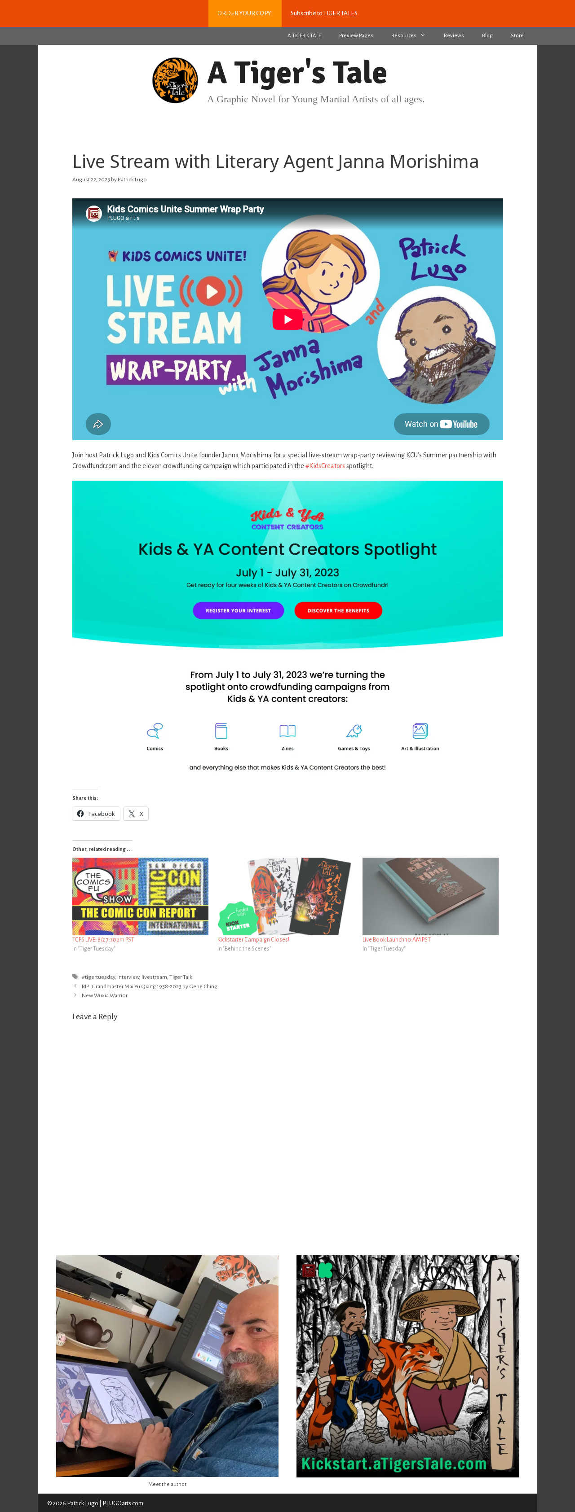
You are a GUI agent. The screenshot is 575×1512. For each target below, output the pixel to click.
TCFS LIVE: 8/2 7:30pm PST (103, 940)
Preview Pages (356, 36)
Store (517, 36)
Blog (487, 36)
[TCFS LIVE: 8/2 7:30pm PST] (140, 896)
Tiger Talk (180, 977)
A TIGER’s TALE (304, 36)
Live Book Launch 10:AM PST (397, 940)
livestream (154, 977)
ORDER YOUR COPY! (245, 13)
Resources (403, 36)
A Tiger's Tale (297, 72)
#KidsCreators (325, 465)
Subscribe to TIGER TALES (324, 13)
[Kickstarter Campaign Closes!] (285, 896)
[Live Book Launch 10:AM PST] (431, 896)
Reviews (454, 36)
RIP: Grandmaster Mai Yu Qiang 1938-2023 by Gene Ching (149, 986)
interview (128, 977)
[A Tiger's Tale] (175, 79)
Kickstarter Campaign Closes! (253, 940)
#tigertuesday (98, 977)
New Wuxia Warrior (105, 995)
